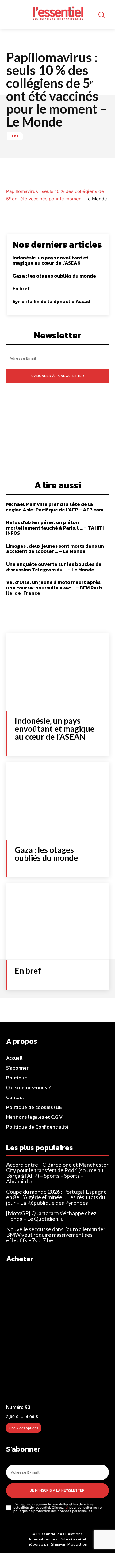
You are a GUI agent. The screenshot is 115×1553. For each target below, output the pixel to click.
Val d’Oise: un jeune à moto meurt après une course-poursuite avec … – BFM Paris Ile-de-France (54, 587)
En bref (21, 288)
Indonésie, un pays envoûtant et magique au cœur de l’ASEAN (50, 260)
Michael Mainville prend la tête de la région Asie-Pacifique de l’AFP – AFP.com (54, 506)
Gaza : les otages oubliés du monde (54, 275)
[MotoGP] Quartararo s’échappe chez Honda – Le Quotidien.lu (51, 1216)
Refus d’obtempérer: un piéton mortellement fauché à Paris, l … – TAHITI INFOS (55, 527)
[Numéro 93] (57, 1337)
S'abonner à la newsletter (57, 376)
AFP (15, 136)
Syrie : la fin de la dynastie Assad (51, 301)
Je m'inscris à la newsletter (57, 1490)
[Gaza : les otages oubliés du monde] (57, 800)
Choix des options (23, 1427)
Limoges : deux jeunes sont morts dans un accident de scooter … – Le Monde (55, 548)
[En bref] (57, 921)
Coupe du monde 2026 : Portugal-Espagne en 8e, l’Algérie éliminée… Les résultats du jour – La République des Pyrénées (56, 1197)
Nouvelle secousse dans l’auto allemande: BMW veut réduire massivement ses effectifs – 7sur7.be (55, 1235)
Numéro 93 (18, 1407)
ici (66, 1507)
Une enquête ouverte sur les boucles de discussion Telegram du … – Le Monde (54, 566)
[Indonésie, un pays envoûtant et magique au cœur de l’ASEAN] (57, 672)
